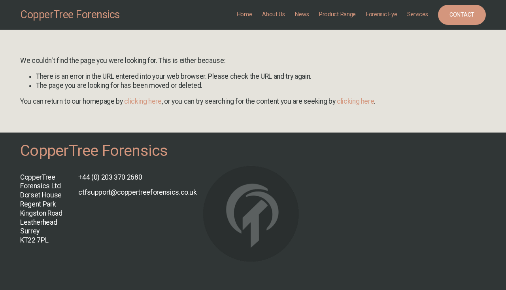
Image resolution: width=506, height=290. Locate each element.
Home (244, 14)
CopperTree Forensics (69, 14)
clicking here (142, 101)
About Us (273, 14)
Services (417, 14)
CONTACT (461, 14)
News (302, 14)
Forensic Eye (381, 14)
